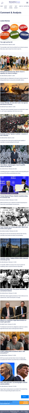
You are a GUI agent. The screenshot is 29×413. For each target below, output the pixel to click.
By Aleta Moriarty (4, 75)
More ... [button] (25, 396)
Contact (25, 411)
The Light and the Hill (6, 42)
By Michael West (3, 137)
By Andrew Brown (4, 44)
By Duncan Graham (4, 200)
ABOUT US (21, 6)
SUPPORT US (26, 6)
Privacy (26, 412)
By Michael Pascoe (4, 106)
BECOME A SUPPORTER (25, 402)
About (22, 411)
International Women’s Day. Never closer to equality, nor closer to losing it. (12, 72)
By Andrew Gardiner (4, 231)
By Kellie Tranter (3, 324)
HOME (1, 6)
